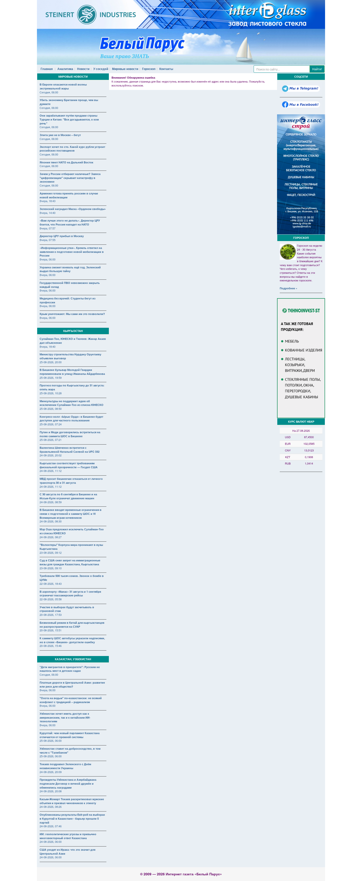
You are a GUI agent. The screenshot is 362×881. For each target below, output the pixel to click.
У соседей (100, 69)
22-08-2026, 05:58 (51, 599)
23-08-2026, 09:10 (51, 568)
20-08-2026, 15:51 (51, 630)
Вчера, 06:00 (47, 259)
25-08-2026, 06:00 (51, 741)
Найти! (317, 69)
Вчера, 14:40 (47, 213)
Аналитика (65, 69)
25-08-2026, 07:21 (51, 440)
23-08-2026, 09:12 (51, 552)
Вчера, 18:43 (47, 201)
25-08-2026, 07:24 (51, 424)
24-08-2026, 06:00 (51, 842)
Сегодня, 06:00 (49, 92)
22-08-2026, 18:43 (51, 584)
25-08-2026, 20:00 (51, 362)
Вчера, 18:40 (47, 346)
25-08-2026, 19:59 (51, 378)
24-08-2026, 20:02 (51, 455)
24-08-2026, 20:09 (51, 772)
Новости (83, 69)
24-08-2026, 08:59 (51, 502)
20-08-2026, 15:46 (51, 646)
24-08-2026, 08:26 (51, 807)
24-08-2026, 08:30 (51, 521)
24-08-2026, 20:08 (51, 791)
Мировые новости (125, 69)
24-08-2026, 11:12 (51, 471)
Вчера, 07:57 (47, 228)
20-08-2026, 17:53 (51, 615)
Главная (47, 69)
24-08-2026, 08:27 (51, 537)
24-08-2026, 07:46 (51, 826)
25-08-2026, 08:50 (51, 409)
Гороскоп (148, 69)
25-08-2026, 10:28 (51, 393)
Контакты (166, 69)
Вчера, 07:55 (47, 240)
